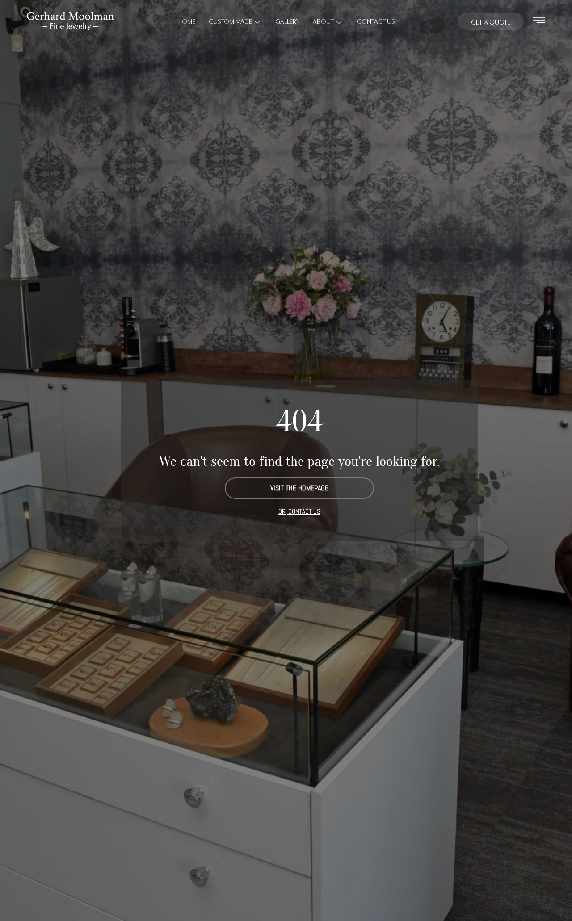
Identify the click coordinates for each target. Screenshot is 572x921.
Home (186, 20)
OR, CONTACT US (299, 511)
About (323, 20)
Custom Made (230, 20)
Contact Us (376, 20)
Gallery (287, 20)
